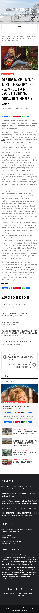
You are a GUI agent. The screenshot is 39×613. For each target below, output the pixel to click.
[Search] (33, 26)
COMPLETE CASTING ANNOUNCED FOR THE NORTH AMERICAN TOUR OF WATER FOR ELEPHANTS (19, 514)
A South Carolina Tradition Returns (25, 431)
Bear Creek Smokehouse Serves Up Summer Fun (16, 342)
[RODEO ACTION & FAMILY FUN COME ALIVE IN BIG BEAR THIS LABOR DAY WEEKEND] (7, 441)
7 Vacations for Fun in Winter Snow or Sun (20, 357)
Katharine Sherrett (8, 307)
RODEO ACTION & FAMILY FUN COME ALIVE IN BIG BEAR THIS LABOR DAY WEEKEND (25, 442)
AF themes (23, 610)
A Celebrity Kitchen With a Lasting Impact (14, 313)
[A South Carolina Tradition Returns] (7, 431)
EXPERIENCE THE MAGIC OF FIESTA (22, 462)
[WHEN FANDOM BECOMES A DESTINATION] (7, 452)
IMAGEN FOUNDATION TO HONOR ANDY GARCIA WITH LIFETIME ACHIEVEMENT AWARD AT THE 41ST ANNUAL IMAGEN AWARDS (19, 332)
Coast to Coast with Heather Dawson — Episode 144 (18, 508)
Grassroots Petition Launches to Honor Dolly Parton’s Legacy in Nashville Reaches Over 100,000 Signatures (19, 502)
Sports (25, 429)
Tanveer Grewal (7, 335)
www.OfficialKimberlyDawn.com (23, 267)
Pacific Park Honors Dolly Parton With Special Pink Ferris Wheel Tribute (18, 495)
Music (12, 74)
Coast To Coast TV (9, 108)
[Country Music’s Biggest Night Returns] (19, 393)
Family (19, 429)
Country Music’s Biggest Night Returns (14, 304)
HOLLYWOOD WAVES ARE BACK (10, 322)
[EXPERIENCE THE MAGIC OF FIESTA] (7, 462)
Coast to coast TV (19, 9)
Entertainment (8, 402)
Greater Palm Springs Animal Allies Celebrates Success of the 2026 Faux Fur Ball (16, 487)
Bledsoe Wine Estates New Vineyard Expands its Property (19, 364)
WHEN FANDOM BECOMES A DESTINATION (24, 452)
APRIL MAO (5, 324)
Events (17, 402)
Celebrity (5, 74)
